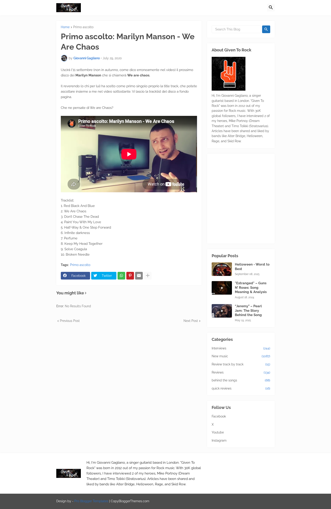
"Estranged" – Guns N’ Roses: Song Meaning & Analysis (251, 287)
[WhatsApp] (121, 276)
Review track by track (241, 364)
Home (65, 27)
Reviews (241, 372)
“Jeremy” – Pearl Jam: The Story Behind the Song (248, 310)
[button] (271, 7)
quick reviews (241, 388)
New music (241, 356)
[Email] (139, 276)
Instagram (219, 440)
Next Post (191, 321)
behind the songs (241, 380)
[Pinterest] (130, 276)
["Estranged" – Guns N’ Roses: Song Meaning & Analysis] (222, 288)
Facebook (219, 416)
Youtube (218, 432)
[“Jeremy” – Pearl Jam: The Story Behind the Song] (222, 311)
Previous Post (70, 321)
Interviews (241, 348)
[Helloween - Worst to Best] (222, 269)
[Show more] (148, 276)
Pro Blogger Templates (91, 501)
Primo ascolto (83, 27)
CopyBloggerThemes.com (130, 501)
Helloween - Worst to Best (252, 266)
